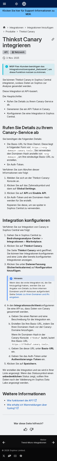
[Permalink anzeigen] (52, 39)
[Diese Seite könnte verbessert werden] (31, 429)
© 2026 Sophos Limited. (13, 450)
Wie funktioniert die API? (20, 400)
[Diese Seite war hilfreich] (25, 429)
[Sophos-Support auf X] (3, 456)
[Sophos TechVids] (15, 456)
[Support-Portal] (9, 456)
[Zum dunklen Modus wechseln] (16, 4)
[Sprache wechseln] (24, 4)
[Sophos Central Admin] (4, 27)
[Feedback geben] (20, 456)
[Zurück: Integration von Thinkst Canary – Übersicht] (4, 442)
